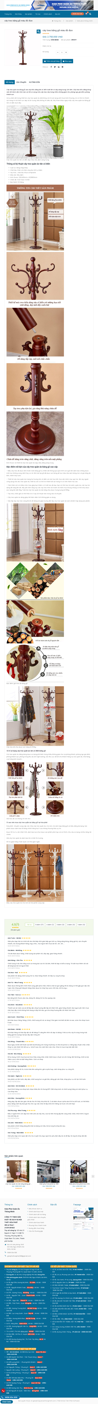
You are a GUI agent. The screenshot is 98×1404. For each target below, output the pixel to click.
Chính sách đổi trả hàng (37, 1214)
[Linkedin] (58, 67)
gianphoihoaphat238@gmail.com (19, 1256)
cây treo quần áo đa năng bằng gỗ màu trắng (19, 1184)
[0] (86, 14)
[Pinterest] (62, 67)
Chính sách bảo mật (36, 1212)
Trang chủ (57, 21)
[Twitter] (55, 67)
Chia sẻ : (46, 67)
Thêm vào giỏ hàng (52, 61)
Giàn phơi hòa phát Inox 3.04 (79, 1184)
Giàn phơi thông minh (85, 21)
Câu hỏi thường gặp (36, 1231)
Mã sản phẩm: (66, 40)
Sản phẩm (69, 21)
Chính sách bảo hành (36, 1222)
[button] (38, 31)
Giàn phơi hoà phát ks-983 (49, 1184)
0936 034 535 (77, 14)
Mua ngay (68, 61)
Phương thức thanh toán (37, 1225)
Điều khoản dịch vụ (35, 1209)
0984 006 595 (12, 1354)
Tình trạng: (46, 40)
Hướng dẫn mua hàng (36, 1228)
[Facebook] (51, 67)
